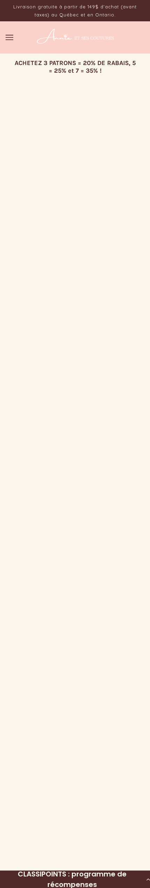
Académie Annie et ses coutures (75, 697)
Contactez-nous (75, 708)
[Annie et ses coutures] (75, 42)
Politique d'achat (75, 665)
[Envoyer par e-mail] (55, 455)
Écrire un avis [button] (75, 596)
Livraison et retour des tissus (75, 686)
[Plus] (44, 351)
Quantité (18, 338)
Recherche (75, 654)
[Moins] (13, 351)
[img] (67, 757)
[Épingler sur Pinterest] (39, 455)
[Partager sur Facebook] (10, 455)
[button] (75, 879)
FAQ (75, 676)
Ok (114, 821)
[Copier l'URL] (70, 455)
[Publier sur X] (25, 455)
